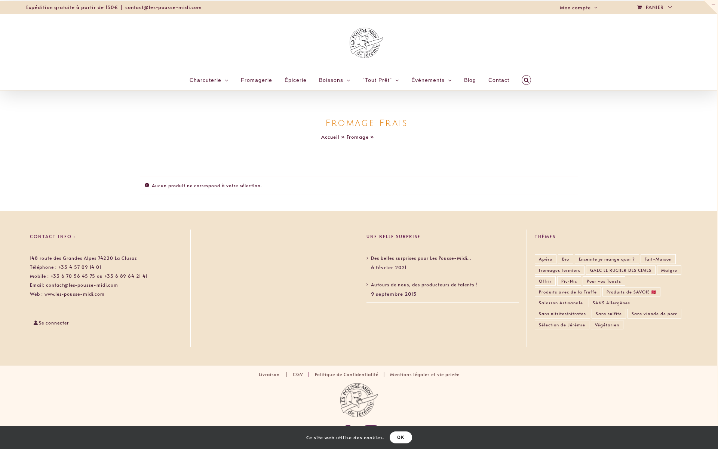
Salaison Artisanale (561, 302)
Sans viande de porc (654, 313)
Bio (565, 259)
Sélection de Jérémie (562, 324)
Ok (401, 437)
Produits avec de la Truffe (568, 292)
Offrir (545, 281)
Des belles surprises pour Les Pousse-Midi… (421, 258)
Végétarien (607, 324)
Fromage (358, 136)
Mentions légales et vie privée (425, 374)
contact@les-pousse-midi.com (163, 7)
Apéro (545, 259)
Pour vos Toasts (604, 281)
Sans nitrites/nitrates (562, 313)
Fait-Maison (658, 259)
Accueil (330, 136)
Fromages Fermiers (559, 270)
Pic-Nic (569, 281)
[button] (526, 80)
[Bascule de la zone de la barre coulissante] (710, 6)
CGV (298, 374)
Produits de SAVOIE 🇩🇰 (631, 292)
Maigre (669, 270)
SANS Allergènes (611, 302)
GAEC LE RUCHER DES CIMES (620, 270)
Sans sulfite (609, 313)
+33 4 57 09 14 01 (79, 267)
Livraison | (276, 374)
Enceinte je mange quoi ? (607, 259)
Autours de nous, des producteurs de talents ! (424, 284)
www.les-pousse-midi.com (75, 294)
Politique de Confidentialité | (351, 374)
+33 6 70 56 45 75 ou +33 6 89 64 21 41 (98, 276)
